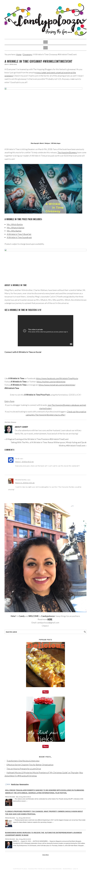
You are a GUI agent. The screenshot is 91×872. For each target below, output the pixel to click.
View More (45, 855)
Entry (7, 401)
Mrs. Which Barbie (15, 224)
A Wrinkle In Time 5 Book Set (19, 234)
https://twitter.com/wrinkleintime (51, 381)
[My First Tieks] (45, 743)
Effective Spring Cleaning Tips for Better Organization (30, 764)
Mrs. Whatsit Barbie (15, 227)
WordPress (67, 869)
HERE (49, 619)
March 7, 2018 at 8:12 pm (24, 462)
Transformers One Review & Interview (23, 761)
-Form (11, 401)
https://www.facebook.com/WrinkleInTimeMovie (57, 378)
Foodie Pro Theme (35, 869)
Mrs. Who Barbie (14, 231)
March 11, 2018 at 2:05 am (25, 483)
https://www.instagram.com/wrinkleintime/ (57, 385)
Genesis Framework (54, 869)
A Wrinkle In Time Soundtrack (19, 237)
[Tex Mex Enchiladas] (45, 688)
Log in (75, 869)
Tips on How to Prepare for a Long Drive (24, 768)
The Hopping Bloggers (67, 152)
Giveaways (13, 422)
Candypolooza (45, 18)
